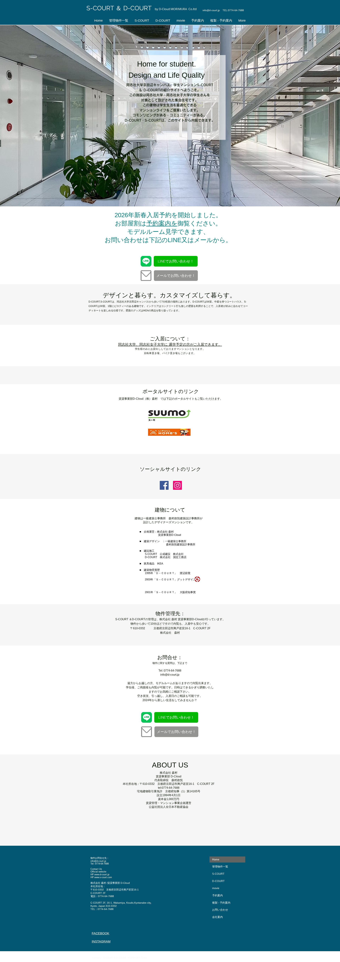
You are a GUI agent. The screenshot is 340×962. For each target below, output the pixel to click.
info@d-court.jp (211, 10)
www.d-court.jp (101, 874)
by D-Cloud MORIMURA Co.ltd (176, 9)
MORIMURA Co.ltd (138, 958)
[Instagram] (177, 485)
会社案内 (217, 916)
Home (215, 859)
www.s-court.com (103, 877)
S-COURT (218, 873)
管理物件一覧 (220, 866)
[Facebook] (164, 485)
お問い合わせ (220, 909)
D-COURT (218, 881)
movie (215, 888)
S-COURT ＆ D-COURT (119, 8)
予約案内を (161, 223)
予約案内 (217, 895)
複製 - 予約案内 (221, 902)
